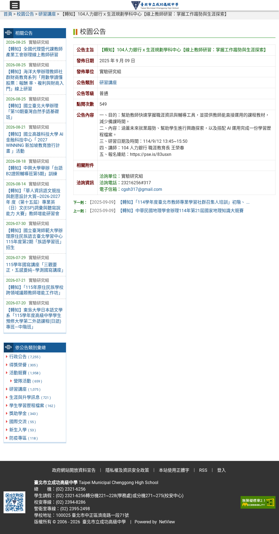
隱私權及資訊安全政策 (127, 470)
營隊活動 (28, 381)
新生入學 (22, 429)
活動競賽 (25, 372)
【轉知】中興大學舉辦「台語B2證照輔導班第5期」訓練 (34, 170)
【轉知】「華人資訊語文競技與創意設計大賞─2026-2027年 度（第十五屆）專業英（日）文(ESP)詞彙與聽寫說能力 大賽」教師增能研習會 (33, 202)
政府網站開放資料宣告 (74, 470)
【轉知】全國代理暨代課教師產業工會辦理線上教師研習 (34, 51)
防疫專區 (23, 438)
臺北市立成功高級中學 (103, 521)
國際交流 (22, 421)
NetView (167, 521)
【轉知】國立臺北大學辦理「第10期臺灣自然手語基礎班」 (32, 111)
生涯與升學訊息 (30, 397)
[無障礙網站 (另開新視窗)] (258, 502)
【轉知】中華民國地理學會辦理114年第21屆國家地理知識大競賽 (165, 210)
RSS (203, 470)
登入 (221, 470)
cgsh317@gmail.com (141, 189)
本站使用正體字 (174, 470)
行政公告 (25, 356)
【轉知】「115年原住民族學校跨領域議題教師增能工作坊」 (34, 290)
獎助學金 (23, 413)
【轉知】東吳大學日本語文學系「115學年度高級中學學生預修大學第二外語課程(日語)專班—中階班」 (34, 318)
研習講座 (25, 389)
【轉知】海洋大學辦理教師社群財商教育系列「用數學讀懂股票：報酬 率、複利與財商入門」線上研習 (35, 80)
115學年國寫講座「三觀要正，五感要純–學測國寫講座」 (35, 267)
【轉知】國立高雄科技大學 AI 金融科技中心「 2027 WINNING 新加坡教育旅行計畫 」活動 (34, 143)
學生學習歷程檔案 (32, 405)
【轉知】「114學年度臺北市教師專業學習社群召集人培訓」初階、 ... (168, 202)
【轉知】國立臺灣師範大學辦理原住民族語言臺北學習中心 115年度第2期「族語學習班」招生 (35, 239)
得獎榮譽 (23, 364)
